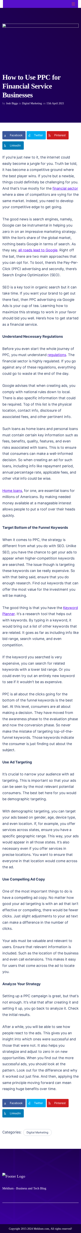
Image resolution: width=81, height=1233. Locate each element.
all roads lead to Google (37, 250)
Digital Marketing (32, 103)
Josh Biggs (12, 103)
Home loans (12, 491)
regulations (57, 355)
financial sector (65, 188)
